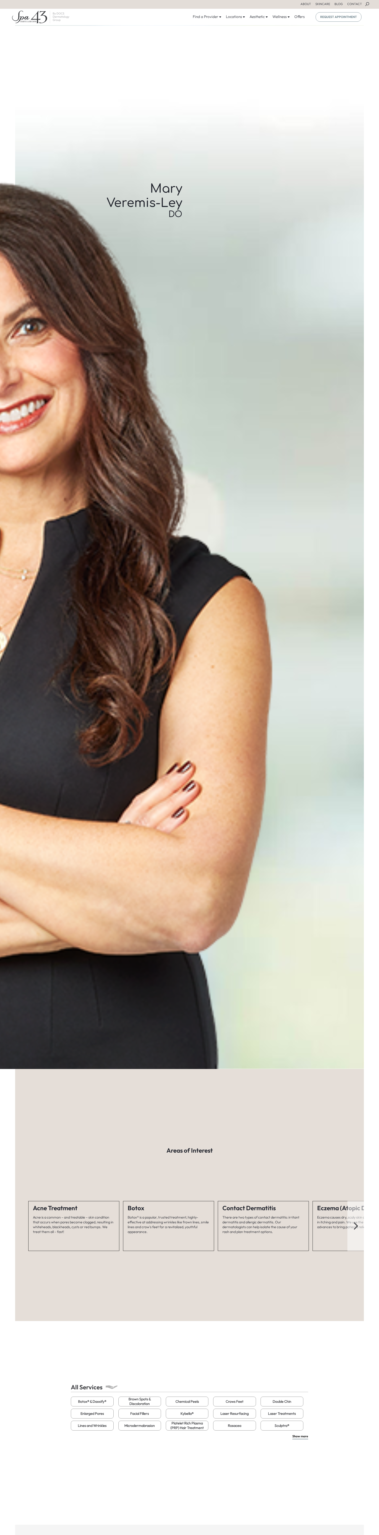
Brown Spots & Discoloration (140, 1401)
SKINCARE (322, 4)
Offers (299, 16)
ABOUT (305, 4)
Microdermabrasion (139, 1425)
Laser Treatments (282, 1413)
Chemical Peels (187, 1401)
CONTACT (354, 4)
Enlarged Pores (92, 1413)
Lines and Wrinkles (92, 1425)
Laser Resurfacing (234, 1413)
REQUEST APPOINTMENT (338, 17)
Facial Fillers (139, 1413)
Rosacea (234, 1425)
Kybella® (187, 1413)
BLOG (338, 4)
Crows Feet (234, 1401)
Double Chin (282, 1401)
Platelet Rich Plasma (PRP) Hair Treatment (187, 1425)
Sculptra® (282, 1425)
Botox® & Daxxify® (92, 1401)
